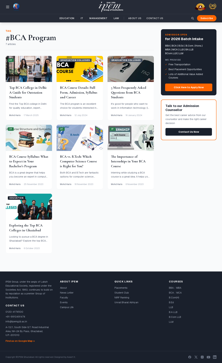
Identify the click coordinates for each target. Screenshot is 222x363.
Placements (120, 287)
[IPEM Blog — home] (111, 7)
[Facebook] (189, 357)
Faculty (64, 297)
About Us (135, 18)
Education (66, 18)
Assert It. (71, 357)
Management (98, 18)
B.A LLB (173, 312)
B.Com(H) (174, 297)
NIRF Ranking (121, 297)
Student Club (121, 292)
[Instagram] (202, 357)
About (63, 287)
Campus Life (67, 307)
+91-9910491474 (15, 316)
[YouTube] (208, 357)
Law (116, 18)
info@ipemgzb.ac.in (16, 321)
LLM (171, 321)
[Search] (192, 18)
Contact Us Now (188, 131)
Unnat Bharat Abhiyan (126, 302)
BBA (171, 287)
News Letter (67, 292)
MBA (178, 287)
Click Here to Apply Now (189, 87)
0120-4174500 (14, 311)
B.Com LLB (175, 317)
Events (64, 302)
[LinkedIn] (214, 357)
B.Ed (171, 302)
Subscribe (206, 18)
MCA (179, 292)
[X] (196, 357)
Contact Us (154, 18)
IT (82, 18)
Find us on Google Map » (20, 341)
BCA (171, 292)
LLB (171, 307)
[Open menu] (7, 6)
